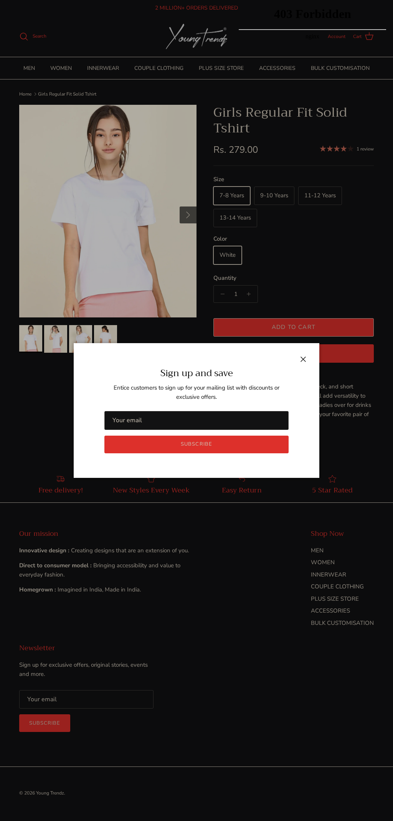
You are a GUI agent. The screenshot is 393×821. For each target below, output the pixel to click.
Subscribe (196, 444)
